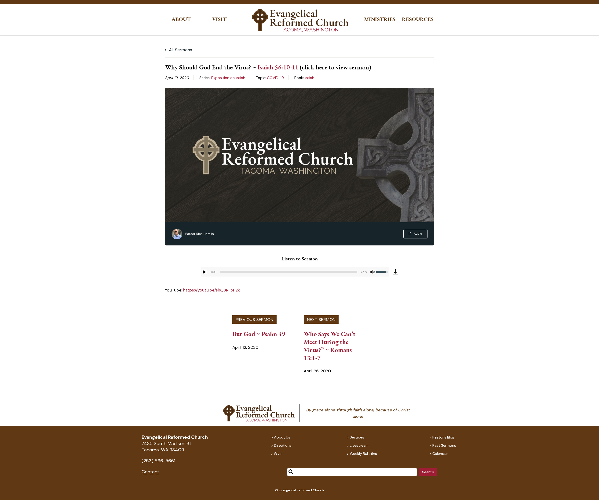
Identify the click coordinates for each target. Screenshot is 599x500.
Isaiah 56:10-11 (278, 67)
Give (277, 453)
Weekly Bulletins (363, 453)
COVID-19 (275, 77)
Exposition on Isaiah (228, 77)
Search (428, 472)
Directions (283, 445)
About (181, 19)
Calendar (440, 453)
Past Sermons (444, 445)
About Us (282, 437)
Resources (418, 19)
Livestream (359, 445)
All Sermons (180, 50)
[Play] (204, 272)
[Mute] (372, 272)
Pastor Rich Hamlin (199, 234)
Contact (150, 472)
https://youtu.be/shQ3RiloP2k (211, 290)
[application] (295, 272)
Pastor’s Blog (443, 437)
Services (357, 437)
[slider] (288, 272)
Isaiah (309, 77)
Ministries (379, 19)
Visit (219, 19)
